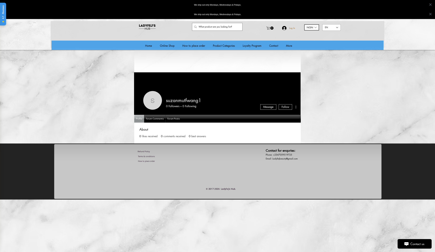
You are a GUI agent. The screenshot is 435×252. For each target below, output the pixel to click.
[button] (270, 28)
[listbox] (311, 27)
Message (268, 107)
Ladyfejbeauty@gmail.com (285, 158)
